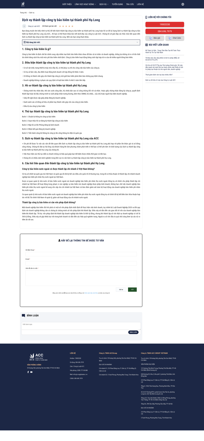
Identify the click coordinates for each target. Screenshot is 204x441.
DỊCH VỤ (102, 4)
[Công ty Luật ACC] (23, 4)
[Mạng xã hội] (28, 373)
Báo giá (157, 38)
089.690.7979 (78, 378)
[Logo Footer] (37, 357)
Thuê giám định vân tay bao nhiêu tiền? (159, 75)
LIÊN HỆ (140, 4)
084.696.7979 (165, 31)
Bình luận (133, 332)
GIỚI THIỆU (67, 4)
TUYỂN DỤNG (117, 4)
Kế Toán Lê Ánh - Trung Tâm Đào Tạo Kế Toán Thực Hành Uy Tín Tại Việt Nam (162, 51)
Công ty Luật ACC (34, 26)
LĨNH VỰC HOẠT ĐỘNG (84, 4)
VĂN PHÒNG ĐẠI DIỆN (148, 364)
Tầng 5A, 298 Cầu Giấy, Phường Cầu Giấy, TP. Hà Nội (157, 404)
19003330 (165, 24)
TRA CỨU (130, 4)
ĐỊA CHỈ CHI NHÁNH (105, 365)
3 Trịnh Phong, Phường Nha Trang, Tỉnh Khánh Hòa (156, 418)
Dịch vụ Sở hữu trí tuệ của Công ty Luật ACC (160, 80)
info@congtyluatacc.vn (80, 374)
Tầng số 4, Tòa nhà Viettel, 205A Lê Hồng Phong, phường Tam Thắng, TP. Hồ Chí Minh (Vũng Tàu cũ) (158, 399)
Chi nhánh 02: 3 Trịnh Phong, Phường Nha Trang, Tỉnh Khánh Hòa (118, 375)
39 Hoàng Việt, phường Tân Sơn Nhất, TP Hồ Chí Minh (43, 368)
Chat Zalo (177, 38)
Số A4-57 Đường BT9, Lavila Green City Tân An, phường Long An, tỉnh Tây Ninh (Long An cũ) (158, 393)
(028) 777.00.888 (82, 370)
